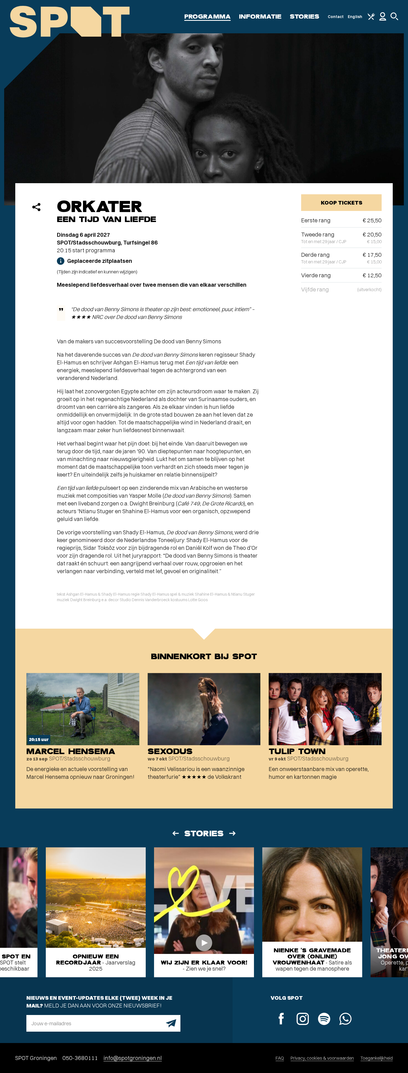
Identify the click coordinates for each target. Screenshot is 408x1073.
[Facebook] (281, 1019)
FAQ (280, 1058)
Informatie (260, 16)
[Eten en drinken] (371, 18)
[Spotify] (324, 1019)
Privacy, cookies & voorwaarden (322, 1058)
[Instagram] (302, 1019)
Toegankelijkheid (377, 1058)
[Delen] (36, 207)
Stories (304, 16)
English (355, 16)
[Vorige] (175, 833)
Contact (336, 16)
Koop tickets (341, 202)
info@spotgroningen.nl (133, 1057)
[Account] (382, 19)
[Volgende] (232, 833)
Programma (207, 16)
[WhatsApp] (345, 1019)
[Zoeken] (394, 18)
